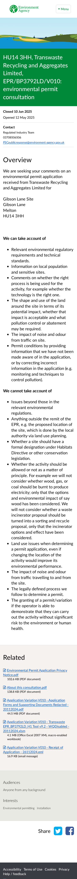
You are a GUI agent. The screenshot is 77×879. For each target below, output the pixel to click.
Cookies (50, 869)
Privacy (64, 869)
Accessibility (12, 869)
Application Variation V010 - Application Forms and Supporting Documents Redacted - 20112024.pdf (36, 704)
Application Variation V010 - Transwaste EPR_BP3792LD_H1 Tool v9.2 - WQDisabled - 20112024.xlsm (36, 726)
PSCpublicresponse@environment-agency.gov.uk (33, 142)
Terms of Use (33, 869)
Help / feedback (14, 874)
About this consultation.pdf (27, 687)
